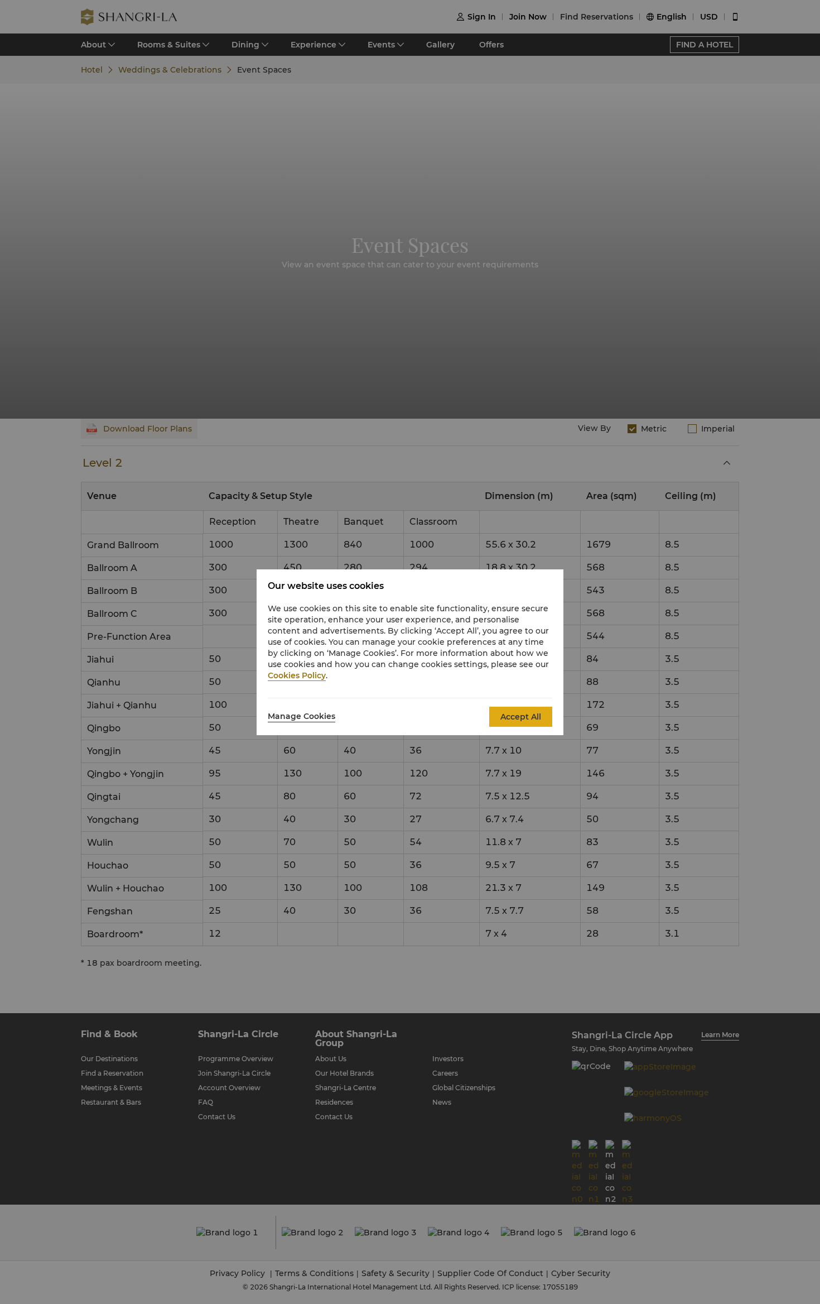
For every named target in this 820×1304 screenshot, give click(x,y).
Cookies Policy (297, 675)
